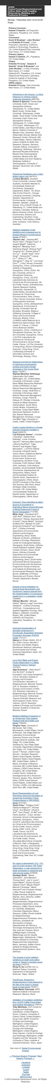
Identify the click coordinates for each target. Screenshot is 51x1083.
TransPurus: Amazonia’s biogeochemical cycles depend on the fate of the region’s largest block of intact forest (28, 983)
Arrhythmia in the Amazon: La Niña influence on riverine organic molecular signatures (28, 97)
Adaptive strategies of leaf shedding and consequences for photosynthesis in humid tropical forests (27, 233)
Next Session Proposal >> (29, 1057)
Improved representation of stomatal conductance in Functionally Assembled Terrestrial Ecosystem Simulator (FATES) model (28, 633)
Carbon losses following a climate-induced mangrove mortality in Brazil (28, 429)
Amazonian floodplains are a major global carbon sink (28, 175)
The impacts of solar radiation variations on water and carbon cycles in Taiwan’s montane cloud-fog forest (28, 961)
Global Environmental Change (31, 1049)
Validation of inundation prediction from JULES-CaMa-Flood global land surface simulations (27, 1002)
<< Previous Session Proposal (22, 1056)
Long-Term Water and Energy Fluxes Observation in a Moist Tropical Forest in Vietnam (26, 662)
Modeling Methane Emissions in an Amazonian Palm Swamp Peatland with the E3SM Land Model (27, 720)
